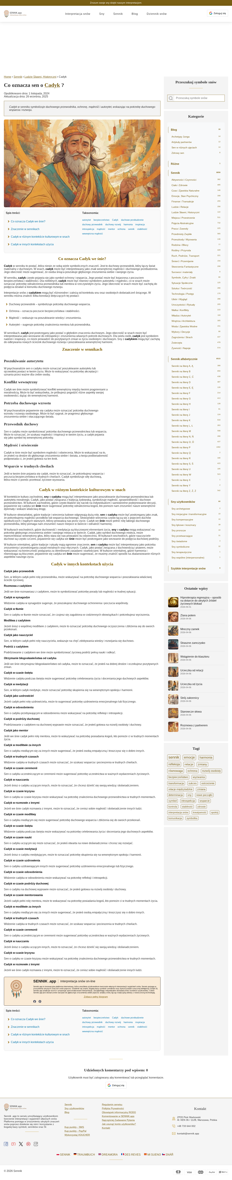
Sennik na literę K (196, 420)
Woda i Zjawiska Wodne (196, 326)
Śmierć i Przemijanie (196, 261)
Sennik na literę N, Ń (196, 436)
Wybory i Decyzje (196, 331)
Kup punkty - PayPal (75, 1131)
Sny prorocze (196, 530)
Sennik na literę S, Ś (196, 463)
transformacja (176, 783)
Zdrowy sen (196, 153)
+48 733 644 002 (186, 1126)
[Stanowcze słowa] (173, 717)
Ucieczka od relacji (191, 670)
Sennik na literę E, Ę (196, 387)
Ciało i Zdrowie (196, 185)
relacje (189, 764)
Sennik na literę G (196, 398)
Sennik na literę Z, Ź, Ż (196, 491)
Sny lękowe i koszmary (196, 525)
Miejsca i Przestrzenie (196, 217)
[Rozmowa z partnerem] (173, 731)
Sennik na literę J (196, 414)
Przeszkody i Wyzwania (196, 239)
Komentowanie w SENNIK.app (118, 1116)
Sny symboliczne (196, 546)
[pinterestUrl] (40, 1001)
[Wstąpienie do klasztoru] (173, 662)
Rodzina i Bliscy (196, 245)
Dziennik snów (157, 13)
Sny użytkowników (195, 501)
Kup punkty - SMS (74, 1127)
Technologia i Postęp (196, 293)
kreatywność (199, 812)
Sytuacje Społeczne (196, 283)
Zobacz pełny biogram (96, 996)
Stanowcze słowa (191, 711)
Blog (135, 13)
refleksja (174, 764)
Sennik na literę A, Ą (196, 366)
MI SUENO (154, 1154)
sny (190, 795)
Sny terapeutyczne (196, 552)
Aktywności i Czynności (196, 179)
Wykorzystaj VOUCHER (77, 1134)
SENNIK (64, 1154)
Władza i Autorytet (196, 315)
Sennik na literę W (196, 474)
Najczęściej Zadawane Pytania (118, 1120)
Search (171, 98)
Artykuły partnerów (196, 142)
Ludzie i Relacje (196, 207)
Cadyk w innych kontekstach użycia (32, 244)
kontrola (172, 806)
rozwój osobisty (211, 770)
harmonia (206, 757)
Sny (101, 13)
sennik (173, 757)
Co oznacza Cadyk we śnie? (28, 221)
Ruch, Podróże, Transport (196, 255)
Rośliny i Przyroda (196, 250)
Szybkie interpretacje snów (195, 568)
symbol (172, 800)
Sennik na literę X (196, 480)
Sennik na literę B (196, 371)
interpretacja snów (178, 812)
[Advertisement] (116, 47)
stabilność (187, 806)
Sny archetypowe (196, 508)
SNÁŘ (169, 1154)
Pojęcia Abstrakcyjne (196, 223)
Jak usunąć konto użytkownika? (119, 1124)
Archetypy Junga (196, 136)
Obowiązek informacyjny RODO (119, 1112)
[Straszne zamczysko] (173, 648)
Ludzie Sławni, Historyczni (40, 76)
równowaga (175, 770)
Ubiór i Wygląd (196, 299)
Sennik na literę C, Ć (196, 376)
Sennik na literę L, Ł (196, 425)
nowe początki (204, 795)
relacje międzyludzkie (180, 789)
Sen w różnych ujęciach (196, 147)
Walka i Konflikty (196, 310)
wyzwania (199, 777)
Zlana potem (187, 615)
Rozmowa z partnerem (194, 725)
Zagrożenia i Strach (196, 337)
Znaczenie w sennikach (25, 229)
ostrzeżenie (207, 783)
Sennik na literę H (196, 404)
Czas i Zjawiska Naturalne (196, 190)
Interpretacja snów (77, 13)
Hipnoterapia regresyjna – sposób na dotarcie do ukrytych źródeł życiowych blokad (200, 600)
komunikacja (175, 818)
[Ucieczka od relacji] (173, 676)
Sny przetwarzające (196, 535)
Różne (195, 163)
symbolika (192, 818)
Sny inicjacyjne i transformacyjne (196, 514)
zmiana (201, 789)
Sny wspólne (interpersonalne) (196, 557)
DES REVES (132, 1154)
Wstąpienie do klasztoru (194, 656)
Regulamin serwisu (112, 1104)
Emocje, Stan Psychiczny (196, 196)
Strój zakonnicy (189, 697)
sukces (193, 783)
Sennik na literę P (196, 447)
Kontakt (106, 1128)
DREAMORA (109, 1154)
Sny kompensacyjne (196, 519)
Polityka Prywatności (113, 1108)
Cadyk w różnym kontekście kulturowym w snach (40, 236)
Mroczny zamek (189, 629)
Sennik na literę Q (196, 452)
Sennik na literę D (196, 382)
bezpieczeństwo (178, 777)
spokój (214, 812)
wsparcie (205, 800)
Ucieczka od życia (191, 684)
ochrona (192, 770)
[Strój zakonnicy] (173, 703)
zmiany (202, 764)
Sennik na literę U (196, 469)
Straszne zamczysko (192, 642)
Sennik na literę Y (196, 485)
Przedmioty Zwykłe (196, 234)
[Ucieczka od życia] (173, 689)
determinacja (175, 795)
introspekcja (188, 800)
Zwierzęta (196, 342)
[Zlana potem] (173, 621)
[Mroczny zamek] (173, 634)
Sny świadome (196, 541)
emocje (189, 757)
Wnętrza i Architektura (196, 321)
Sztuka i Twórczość (196, 288)
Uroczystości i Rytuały (196, 304)
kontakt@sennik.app (188, 1133)
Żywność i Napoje (196, 348)
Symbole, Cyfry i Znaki (196, 277)
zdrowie (201, 806)
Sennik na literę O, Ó (196, 442)
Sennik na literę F (196, 393)
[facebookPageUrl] (34, 1001)
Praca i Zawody (196, 228)
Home (7, 76)
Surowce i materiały (196, 272)
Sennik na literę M (196, 431)
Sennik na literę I (196, 409)
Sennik (118, 13)
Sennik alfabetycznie (195, 359)
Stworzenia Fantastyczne (196, 266)
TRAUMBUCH (85, 1154)
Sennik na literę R (196, 458)
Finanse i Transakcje (196, 201)
